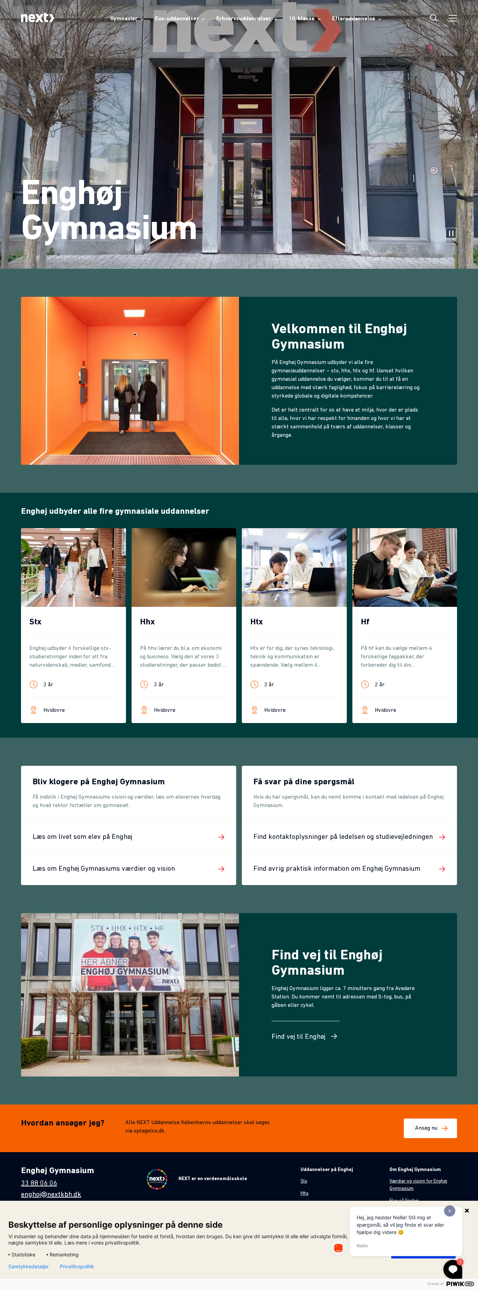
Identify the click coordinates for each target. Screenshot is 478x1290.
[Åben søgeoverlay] (433, 18)
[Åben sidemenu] (453, 19)
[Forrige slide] (20, 636)
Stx (304, 1181)
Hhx (305, 1193)
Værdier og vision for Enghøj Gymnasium (418, 1185)
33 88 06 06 (39, 1183)
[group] (73, 625)
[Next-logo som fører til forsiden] (37, 19)
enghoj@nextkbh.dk (51, 1194)
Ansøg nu (426, 1128)
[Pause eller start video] (451, 234)
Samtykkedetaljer (28, 1266)
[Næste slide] (457, 636)
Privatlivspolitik (77, 1266)
